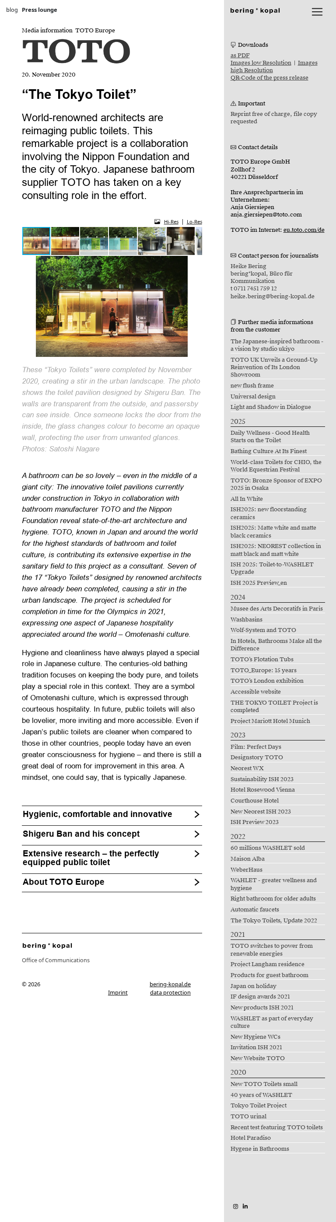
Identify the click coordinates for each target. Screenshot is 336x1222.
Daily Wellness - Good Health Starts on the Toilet (270, 436)
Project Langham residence (267, 964)
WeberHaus (246, 870)
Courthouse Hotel (255, 801)
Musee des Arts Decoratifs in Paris (277, 609)
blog (12, 10)
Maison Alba (248, 859)
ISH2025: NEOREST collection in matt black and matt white (276, 550)
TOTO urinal (248, 1117)
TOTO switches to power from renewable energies (272, 949)
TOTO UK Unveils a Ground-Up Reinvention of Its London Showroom (274, 367)
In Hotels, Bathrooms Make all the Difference (276, 645)
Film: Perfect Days (256, 747)
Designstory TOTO (257, 757)
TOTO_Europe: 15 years (264, 670)
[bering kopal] (255, 10)
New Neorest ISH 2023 (261, 812)
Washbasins (246, 620)
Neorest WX (247, 768)
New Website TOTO (258, 1058)
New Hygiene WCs (255, 1037)
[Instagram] (235, 1206)
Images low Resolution (261, 63)
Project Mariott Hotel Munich (270, 721)
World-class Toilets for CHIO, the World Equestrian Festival (276, 466)
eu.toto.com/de (304, 230)
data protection (170, 992)
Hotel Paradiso (251, 1138)
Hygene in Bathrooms (260, 1149)
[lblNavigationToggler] (317, 11)
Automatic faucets (255, 910)
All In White (247, 499)
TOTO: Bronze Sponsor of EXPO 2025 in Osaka (276, 484)
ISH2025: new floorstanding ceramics (269, 513)
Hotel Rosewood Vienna (263, 790)
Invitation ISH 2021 (256, 1047)
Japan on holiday (253, 986)
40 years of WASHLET (261, 1095)
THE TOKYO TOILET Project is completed (274, 706)
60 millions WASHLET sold (268, 848)
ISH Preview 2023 (255, 822)
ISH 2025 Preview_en (259, 583)
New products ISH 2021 (262, 1008)
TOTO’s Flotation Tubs (262, 659)
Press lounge (39, 10)
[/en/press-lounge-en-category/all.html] (47, 945)
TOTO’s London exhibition (267, 681)
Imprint (118, 992)
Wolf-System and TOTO (263, 630)
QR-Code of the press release (269, 78)
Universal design (253, 397)
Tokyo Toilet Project (259, 1106)
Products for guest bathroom (269, 975)
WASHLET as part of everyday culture (272, 1022)
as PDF (240, 55)
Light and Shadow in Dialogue (271, 407)
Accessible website (256, 692)
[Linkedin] (245, 1206)
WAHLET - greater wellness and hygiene (274, 884)
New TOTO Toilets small (264, 1084)
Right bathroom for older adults (273, 899)
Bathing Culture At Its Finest (269, 451)
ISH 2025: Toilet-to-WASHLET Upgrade (272, 568)
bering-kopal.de (170, 984)
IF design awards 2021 (260, 997)
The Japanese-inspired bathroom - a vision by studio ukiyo (277, 345)
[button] (65, 241)
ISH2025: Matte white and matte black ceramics (273, 531)
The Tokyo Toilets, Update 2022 (274, 921)
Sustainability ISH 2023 (262, 779)
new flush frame (252, 386)
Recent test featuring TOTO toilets (277, 1127)
